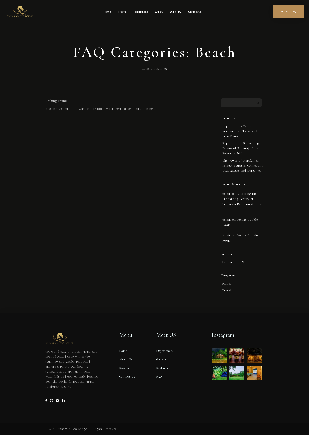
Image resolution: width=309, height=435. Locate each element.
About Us (126, 359)
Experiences (141, 11)
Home (107, 11)
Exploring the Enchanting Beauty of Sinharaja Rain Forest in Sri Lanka (240, 148)
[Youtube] (58, 400)
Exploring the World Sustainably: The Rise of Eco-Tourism (240, 131)
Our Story (175, 11)
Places (226, 283)
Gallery (159, 11)
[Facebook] (46, 400)
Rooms (122, 11)
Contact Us (195, 11)
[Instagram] (52, 400)
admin (226, 193)
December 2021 (233, 262)
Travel (226, 290)
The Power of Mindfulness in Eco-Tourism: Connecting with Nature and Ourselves (242, 165)
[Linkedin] (63, 400)
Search (257, 102)
